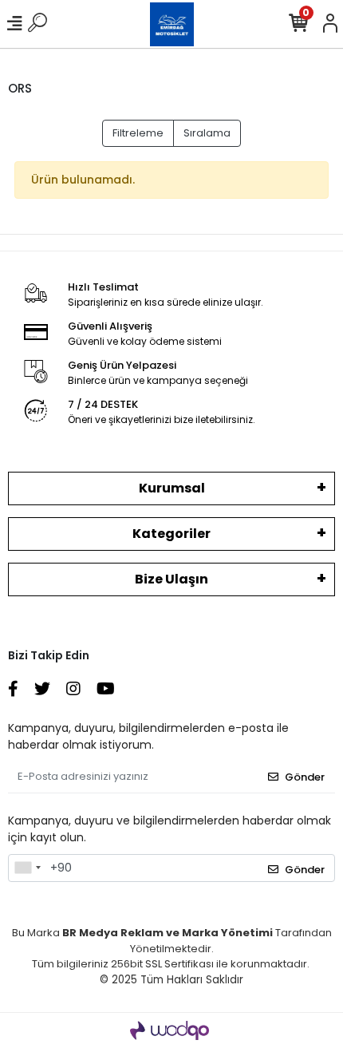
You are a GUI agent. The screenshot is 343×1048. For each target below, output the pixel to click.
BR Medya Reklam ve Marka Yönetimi (167, 932)
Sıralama (207, 132)
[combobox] (27, 868)
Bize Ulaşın (171, 579)
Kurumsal (172, 488)
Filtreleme (138, 132)
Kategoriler (171, 533)
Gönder (305, 777)
